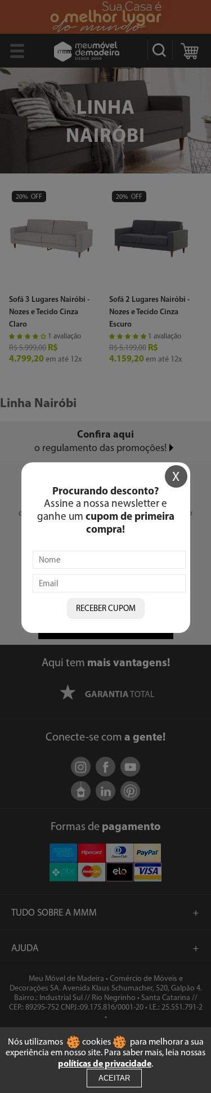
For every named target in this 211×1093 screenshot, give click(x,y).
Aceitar (114, 1078)
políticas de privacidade (104, 1063)
